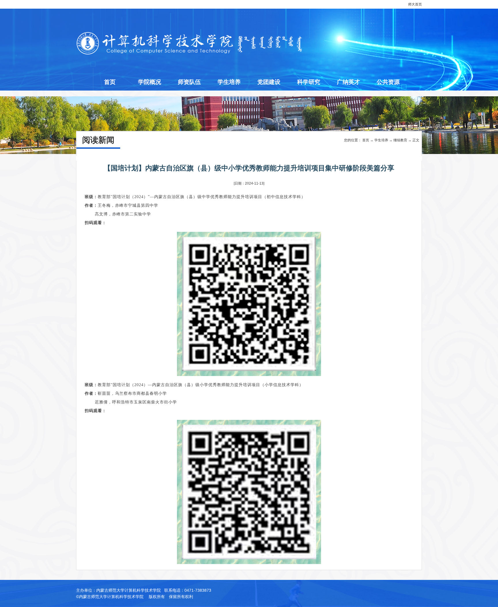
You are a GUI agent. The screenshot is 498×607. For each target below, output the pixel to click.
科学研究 (308, 82)
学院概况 (149, 82)
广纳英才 (348, 82)
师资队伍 (189, 82)
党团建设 (268, 82)
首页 (110, 82)
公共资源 (388, 82)
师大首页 (415, 4)
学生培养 (229, 82)
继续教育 (400, 140)
